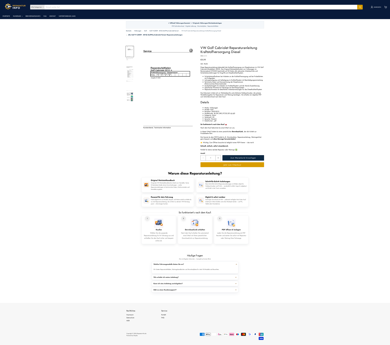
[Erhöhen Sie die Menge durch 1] (218, 158)
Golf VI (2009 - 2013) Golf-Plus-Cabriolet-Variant (164, 31)
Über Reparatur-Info (32, 16)
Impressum (130, 315)
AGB (127, 321)
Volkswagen (137, 31)
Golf (145, 31)
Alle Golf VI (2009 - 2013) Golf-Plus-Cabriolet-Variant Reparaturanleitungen (155, 35)
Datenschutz (130, 318)
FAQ (44, 16)
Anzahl (202, 153)
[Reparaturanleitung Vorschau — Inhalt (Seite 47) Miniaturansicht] (130, 97)
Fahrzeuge (17, 16)
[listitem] (195, 268)
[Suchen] (360, 7)
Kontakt (52, 16)
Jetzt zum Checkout (232, 165)
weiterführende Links (67, 16)
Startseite (6, 16)
